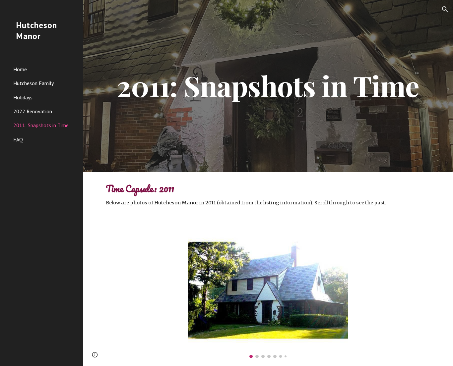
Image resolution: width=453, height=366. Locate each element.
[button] (445, 9)
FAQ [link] (18, 139)
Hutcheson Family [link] (33, 83)
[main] (268, 86)
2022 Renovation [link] (32, 111)
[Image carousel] (268, 297)
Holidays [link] (22, 97)
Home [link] (20, 69)
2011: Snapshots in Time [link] (41, 125)
